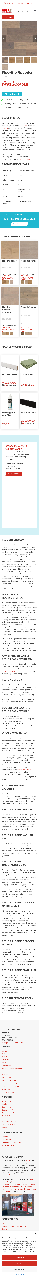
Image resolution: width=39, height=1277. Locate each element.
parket (24, 126)
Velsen (21, 1187)
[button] (36, 1234)
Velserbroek (14, 1187)
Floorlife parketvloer (12, 671)
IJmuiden (5, 1187)
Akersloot (11, 1184)
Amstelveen (6, 1191)
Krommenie (19, 1184)
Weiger (19, 1263)
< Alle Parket (8, 17)
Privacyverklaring (19, 1274)
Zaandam (6, 1189)
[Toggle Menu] (35, 11)
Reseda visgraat (25, 159)
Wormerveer (31, 1189)
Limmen (30, 1182)
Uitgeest (23, 1182)
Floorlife (5, 128)
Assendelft (22, 1189)
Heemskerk (6, 1182)
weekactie (10, 1175)
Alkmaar (28, 1187)
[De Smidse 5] (5, 3)
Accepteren (19, 1257)
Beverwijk (32, 1179)
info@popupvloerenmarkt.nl (13, 1043)
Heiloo (4, 1184)
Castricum (15, 1182)
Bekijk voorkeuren (19, 1269)
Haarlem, (13, 1189)
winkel (27, 1160)
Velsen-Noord (30, 1184)
